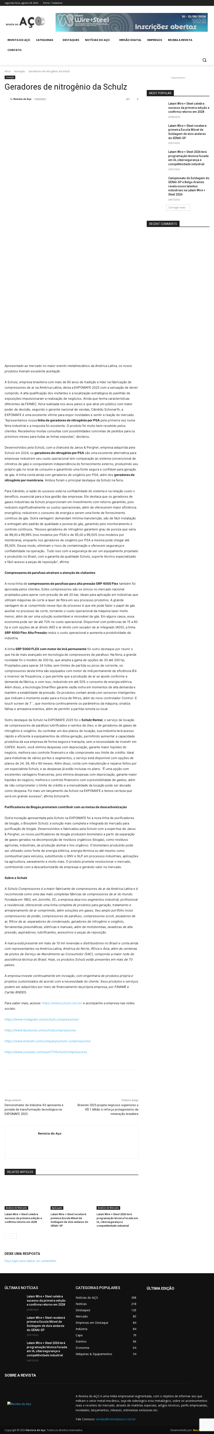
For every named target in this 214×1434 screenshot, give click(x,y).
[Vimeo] (201, 3)
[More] (84, 110)
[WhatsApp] (75, 110)
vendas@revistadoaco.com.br (116, 1419)
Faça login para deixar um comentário (30, 1261)
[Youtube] (207, 3)
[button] (204, 60)
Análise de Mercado (16, 1207)
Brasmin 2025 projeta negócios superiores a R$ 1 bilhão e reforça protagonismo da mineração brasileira (108, 1109)
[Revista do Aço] (7, 99)
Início (8, 71)
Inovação (19, 71)
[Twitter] (195, 3)
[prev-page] (7, 1236)
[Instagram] (189, 3)
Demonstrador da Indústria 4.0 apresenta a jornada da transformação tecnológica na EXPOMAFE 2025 (34, 1109)
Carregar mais (176, 207)
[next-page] (14, 1236)
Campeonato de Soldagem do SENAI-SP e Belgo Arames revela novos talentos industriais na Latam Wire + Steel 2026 (188, 186)
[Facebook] (183, 3)
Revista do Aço (22, 98)
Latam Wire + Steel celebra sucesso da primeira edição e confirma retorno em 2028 (23, 1218)
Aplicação (57, 1207)
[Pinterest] (65, 110)
